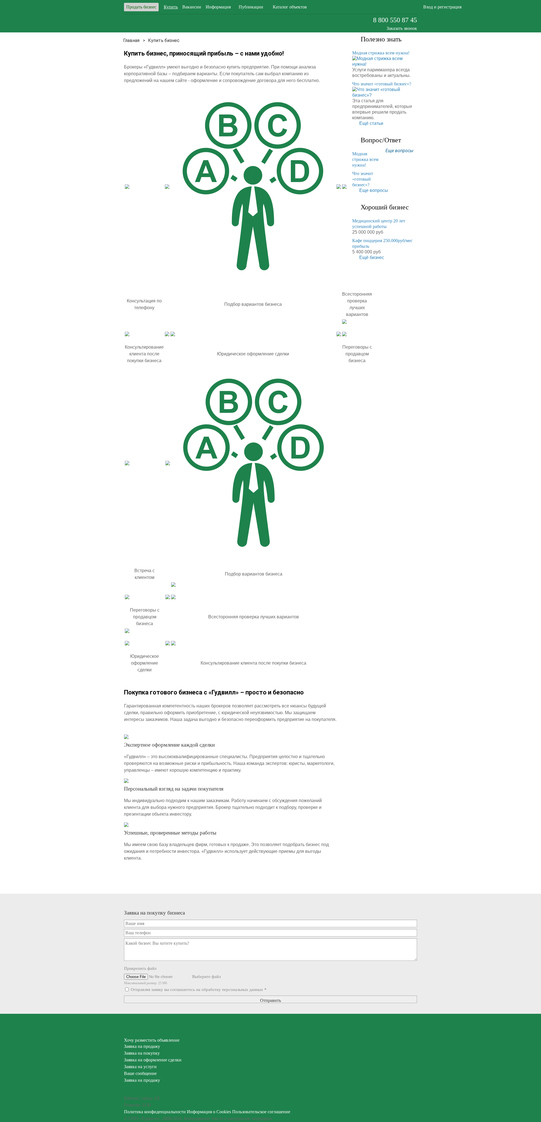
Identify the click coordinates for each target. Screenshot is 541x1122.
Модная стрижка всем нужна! (380, 52)
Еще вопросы (399, 150)
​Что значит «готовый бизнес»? (381, 83)
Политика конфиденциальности (155, 1111)
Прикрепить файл (140, 968)
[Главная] (131, 40)
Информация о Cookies (209, 1111)
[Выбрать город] (363, 7)
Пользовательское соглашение (261, 1111)
